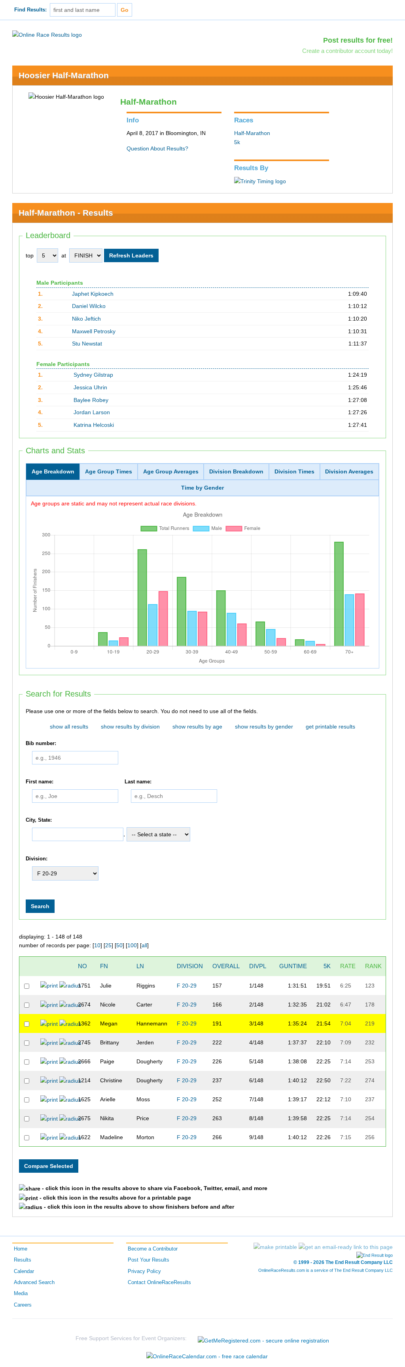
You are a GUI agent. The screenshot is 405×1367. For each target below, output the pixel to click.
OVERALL (226, 966)
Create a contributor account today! (347, 50)
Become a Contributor (153, 1249)
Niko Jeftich (86, 318)
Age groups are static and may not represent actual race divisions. (114, 503)
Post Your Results (148, 1260)
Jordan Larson (92, 412)
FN (104, 966)
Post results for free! (358, 40)
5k (237, 142)
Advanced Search (34, 1282)
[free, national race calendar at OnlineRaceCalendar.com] (207, 1356)
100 (132, 945)
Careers (23, 1305)
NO (82, 966)
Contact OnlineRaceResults (159, 1282)
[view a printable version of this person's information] (49, 985)
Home (20, 1249)
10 (97, 945)
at (63, 255)
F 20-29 (187, 985)
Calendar (24, 1271)
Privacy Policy (144, 1271)
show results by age (197, 726)
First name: (39, 782)
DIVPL (257, 966)
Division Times (294, 471)
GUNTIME (293, 966)
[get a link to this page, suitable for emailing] (346, 1247)
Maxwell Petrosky (93, 331)
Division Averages (349, 471)
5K (327, 966)
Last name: (138, 782)
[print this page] (275, 1247)
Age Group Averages (171, 471)
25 (108, 945)
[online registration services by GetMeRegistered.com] (263, 1338)
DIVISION (190, 966)
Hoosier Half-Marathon (64, 75)
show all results (69, 726)
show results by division (130, 726)
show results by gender (264, 726)
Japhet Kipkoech (93, 294)
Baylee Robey (91, 400)
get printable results (330, 726)
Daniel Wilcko (89, 306)
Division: (36, 859)
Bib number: (41, 743)
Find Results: (30, 10)
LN (140, 966)
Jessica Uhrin (90, 387)
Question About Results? (157, 148)
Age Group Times (108, 471)
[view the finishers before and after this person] (70, 985)
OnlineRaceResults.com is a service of (325, 1270)
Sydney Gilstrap (93, 375)
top (30, 255)
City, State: (39, 820)
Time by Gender (202, 487)
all (144, 945)
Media (21, 1293)
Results (22, 1260)
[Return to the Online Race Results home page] (47, 34)
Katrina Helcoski (94, 425)
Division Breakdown (236, 471)
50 (119, 945)
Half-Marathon (252, 133)
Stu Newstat (87, 343)
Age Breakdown (53, 471)
